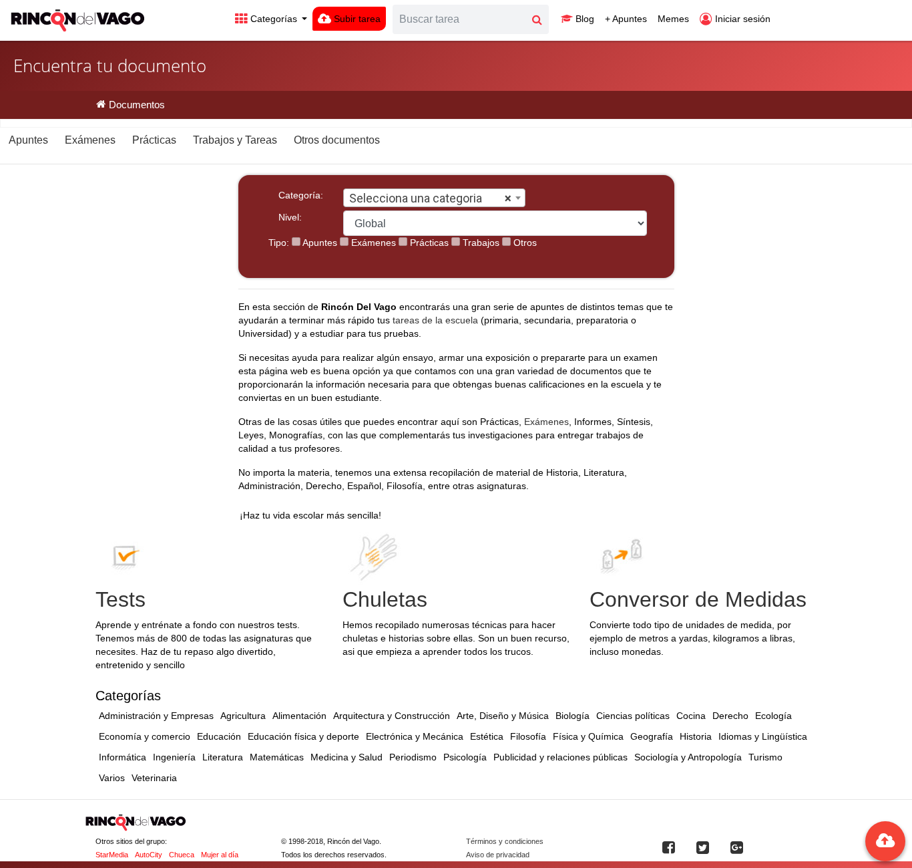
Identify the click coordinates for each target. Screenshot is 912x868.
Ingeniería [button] (174, 757)
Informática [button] (122, 757)
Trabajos (479, 242)
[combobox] (434, 197)
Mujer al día (219, 855)
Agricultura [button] (243, 715)
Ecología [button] (773, 715)
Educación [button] (219, 736)
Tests (120, 599)
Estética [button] (486, 736)
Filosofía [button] (528, 736)
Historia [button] (696, 736)
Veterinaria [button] (154, 777)
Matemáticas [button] (277, 757)
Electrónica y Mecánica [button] (414, 736)
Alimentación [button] (299, 715)
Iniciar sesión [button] (741, 18)
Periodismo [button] (413, 757)
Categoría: (300, 195)
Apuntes (318, 242)
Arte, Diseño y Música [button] (503, 715)
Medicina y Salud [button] (346, 757)
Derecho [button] (730, 715)
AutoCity (148, 855)
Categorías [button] (274, 18)
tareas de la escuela (435, 320)
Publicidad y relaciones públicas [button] (560, 757)
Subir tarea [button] (356, 18)
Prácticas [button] (154, 140)
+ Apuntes (626, 18)
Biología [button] (572, 715)
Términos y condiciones (504, 841)
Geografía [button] (651, 736)
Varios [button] (112, 777)
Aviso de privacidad (497, 855)
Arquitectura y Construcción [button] (391, 715)
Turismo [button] (765, 757)
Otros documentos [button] (337, 140)
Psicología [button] (465, 757)
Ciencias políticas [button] (633, 715)
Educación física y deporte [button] (303, 736)
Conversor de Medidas (698, 599)
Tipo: (278, 242)
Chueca (181, 855)
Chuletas (385, 599)
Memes (673, 18)
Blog (583, 18)
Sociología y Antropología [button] (688, 757)
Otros (524, 242)
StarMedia (111, 855)
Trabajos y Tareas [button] (235, 140)
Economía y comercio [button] (144, 736)
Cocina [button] (691, 715)
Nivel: (290, 217)
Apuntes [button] (28, 140)
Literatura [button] (222, 757)
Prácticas (428, 242)
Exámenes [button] (90, 140)
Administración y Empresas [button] (156, 715)
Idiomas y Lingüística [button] (762, 736)
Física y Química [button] (588, 736)
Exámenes (372, 242)
